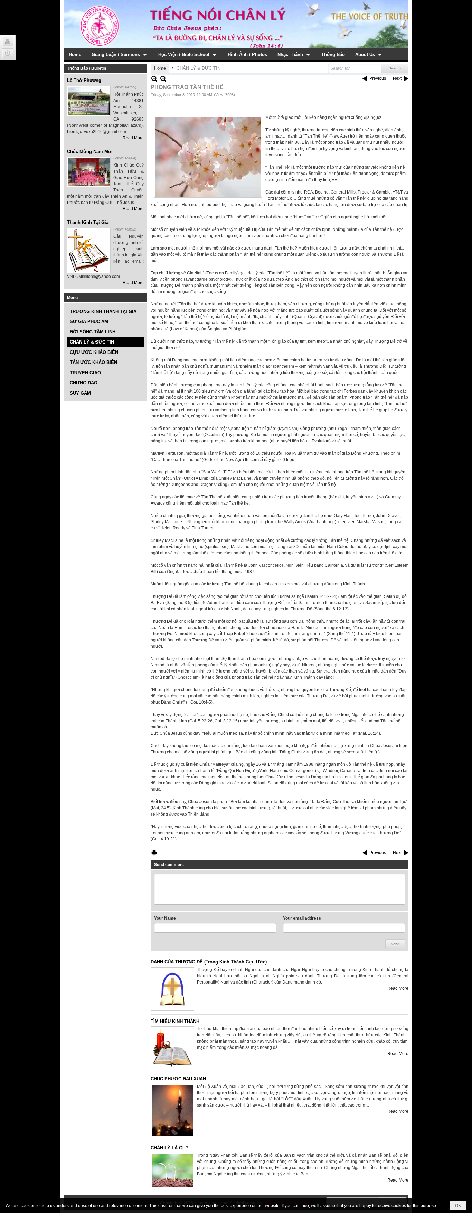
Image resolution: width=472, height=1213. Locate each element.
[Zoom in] (154, 78)
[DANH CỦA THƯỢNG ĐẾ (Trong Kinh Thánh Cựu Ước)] (172, 989)
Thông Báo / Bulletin (86, 68)
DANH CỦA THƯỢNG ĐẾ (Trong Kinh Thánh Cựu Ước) (209, 962)
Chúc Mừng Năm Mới (90, 151)
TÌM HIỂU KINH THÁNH (175, 1021)
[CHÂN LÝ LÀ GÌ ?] (172, 1170)
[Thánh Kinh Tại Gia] (89, 250)
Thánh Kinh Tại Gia (87, 222)
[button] (119, 54)
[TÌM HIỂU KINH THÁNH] (172, 1047)
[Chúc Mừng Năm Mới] (89, 172)
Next (397, 78)
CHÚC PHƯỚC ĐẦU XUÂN (178, 1078)
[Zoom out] (163, 78)
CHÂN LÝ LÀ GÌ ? (169, 1147)
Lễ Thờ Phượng (84, 80)
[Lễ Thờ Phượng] (89, 101)
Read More (133, 137)
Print (154, 852)
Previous (377, 78)
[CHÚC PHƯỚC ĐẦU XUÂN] (172, 1110)
